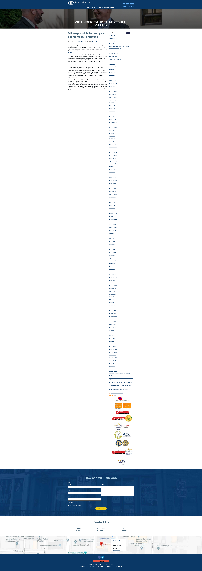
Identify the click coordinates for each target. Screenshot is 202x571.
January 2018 (112, 346)
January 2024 (112, 149)
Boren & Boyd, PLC (79, 41)
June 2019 (111, 299)
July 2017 (111, 363)
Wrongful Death (112, 62)
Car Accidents (95, 41)
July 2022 (111, 199)
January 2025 (112, 116)
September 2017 (112, 357)
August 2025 (111, 100)
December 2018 (112, 316)
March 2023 (111, 177)
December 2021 (112, 219)
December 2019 (112, 282)
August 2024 (112, 130)
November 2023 (112, 155)
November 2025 (112, 91)
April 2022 (111, 208)
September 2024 (112, 127)
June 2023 (111, 169)
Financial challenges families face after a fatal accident (121, 382)
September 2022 (112, 194)
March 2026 (111, 80)
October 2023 (112, 158)
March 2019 (111, 307)
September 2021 (112, 227)
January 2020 (112, 280)
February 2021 (112, 247)
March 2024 (111, 144)
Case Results (105, 7)
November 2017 (112, 352)
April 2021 (111, 241)
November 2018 (112, 319)
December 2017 (112, 349)
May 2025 (111, 108)
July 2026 (111, 69)
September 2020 (112, 258)
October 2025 (112, 94)
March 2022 (111, 210)
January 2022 (112, 216)
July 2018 (111, 330)
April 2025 (111, 111)
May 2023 (111, 172)
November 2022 (112, 188)
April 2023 (111, 174)
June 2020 (111, 266)
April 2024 (111, 141)
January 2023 (112, 183)
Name (69, 484)
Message (103, 484)
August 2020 (112, 260)
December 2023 (112, 152)
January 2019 (112, 313)
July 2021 (111, 233)
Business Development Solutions (108, 566)
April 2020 (111, 271)
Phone (69, 496)
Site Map (88, 566)
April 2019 (111, 305)
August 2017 (111, 360)
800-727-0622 (128, 6)
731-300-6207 (128, 4)
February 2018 (112, 343)
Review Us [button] (101, 561)
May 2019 (111, 302)
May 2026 (111, 75)
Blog (100, 7)
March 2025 (111, 113)
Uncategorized (112, 56)
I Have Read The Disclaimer (76, 505)
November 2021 (112, 222)
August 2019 (111, 294)
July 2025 (111, 102)
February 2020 (112, 277)
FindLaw (120, 566)
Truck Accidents (112, 53)
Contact (112, 7)
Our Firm (93, 7)
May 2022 (111, 205)
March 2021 (111, 244)
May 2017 (111, 368)
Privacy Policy (95, 566)
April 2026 (111, 77)
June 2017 (111, 366)
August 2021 (111, 230)
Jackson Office (116, 550)
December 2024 (112, 119)
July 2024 (111, 133)
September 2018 (112, 324)
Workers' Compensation (114, 59)
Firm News (111, 41)
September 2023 (112, 161)
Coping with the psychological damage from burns (120, 389)
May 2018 (111, 335)
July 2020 (111, 263)
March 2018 (111, 341)
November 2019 (112, 285)
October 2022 (112, 191)
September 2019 (112, 291)
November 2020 (112, 252)
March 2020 (111, 274)
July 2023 (111, 166)
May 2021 (111, 238)
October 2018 (112, 321)
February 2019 (112, 310)
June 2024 (111, 136)
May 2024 (111, 138)
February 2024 (112, 147)
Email (70, 490)
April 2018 (111, 338)
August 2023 (111, 163)
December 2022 (112, 186)
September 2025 (112, 97)
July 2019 (111, 296)
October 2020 (112, 255)
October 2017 (112, 355)
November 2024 (112, 122)
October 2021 (112, 224)
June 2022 (111, 202)
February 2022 (112, 213)
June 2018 (111, 332)
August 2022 (112, 197)
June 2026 (111, 72)
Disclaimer (70, 502)
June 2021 (111, 235)
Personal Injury (112, 50)
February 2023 (112, 180)
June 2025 (111, 105)
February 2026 (112, 83)
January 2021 (112, 249)
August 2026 (112, 66)
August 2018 (111, 327)
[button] (201, 563)
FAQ (97, 7)
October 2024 (112, 124)
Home (88, 7)
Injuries (111, 43)
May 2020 (111, 269)
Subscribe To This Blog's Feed (117, 393)
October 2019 (112, 288)
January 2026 (112, 86)
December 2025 (112, 88)
